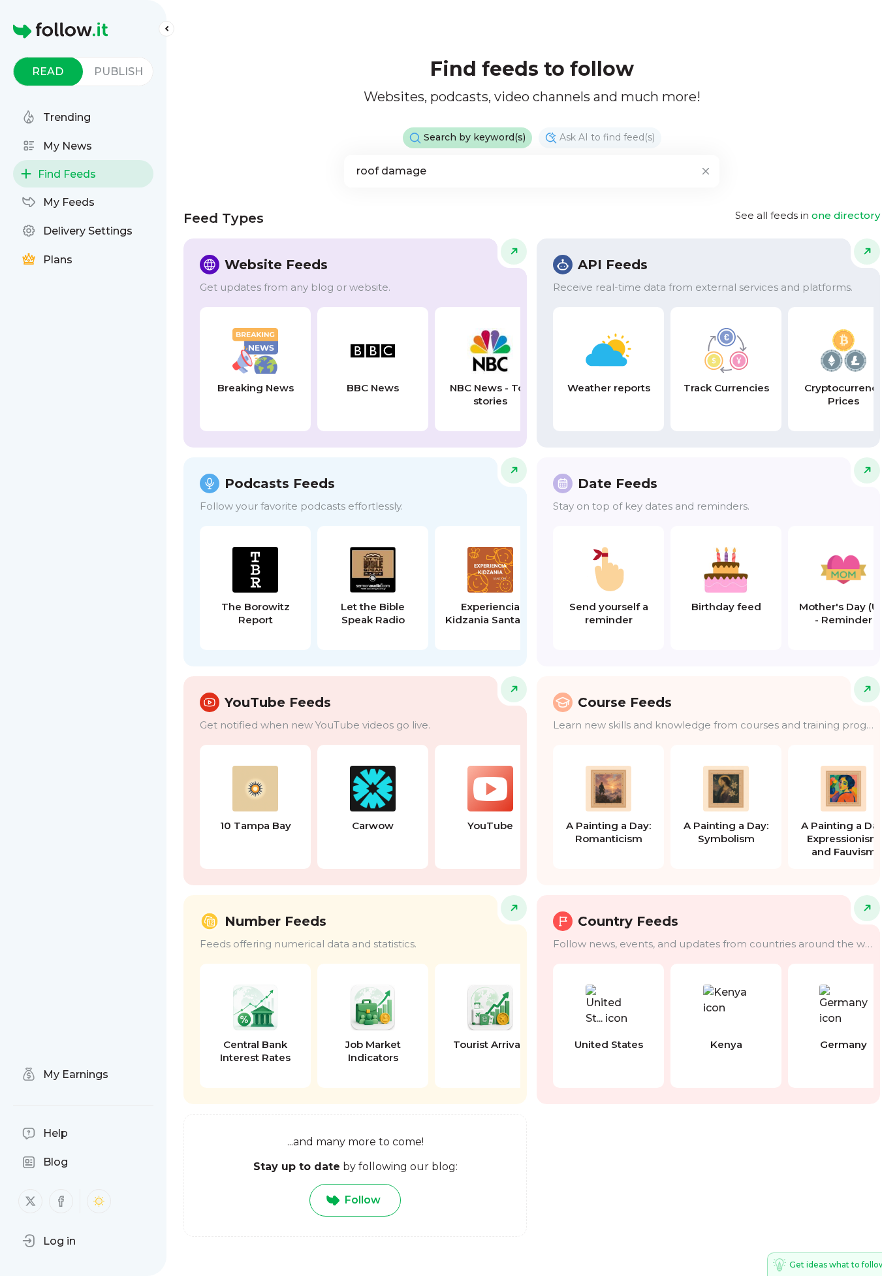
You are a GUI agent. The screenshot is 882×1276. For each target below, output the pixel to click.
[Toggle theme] (98, 1201)
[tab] (48, 71)
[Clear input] (705, 171)
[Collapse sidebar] (166, 29)
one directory (845, 215)
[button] (49, 1240)
